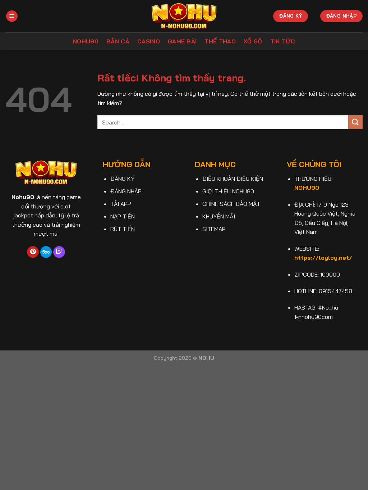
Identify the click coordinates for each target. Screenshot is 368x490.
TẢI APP (120, 203)
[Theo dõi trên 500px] (46, 252)
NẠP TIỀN (122, 216)
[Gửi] (355, 122)
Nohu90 (85, 41)
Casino (148, 41)
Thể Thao (220, 41)
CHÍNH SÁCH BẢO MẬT (231, 203)
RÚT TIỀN (122, 228)
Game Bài (182, 41)
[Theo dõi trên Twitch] (59, 252)
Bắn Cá (117, 41)
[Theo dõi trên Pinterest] (33, 252)
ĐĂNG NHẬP (126, 191)
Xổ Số (253, 41)
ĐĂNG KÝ (122, 178)
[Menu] (12, 16)
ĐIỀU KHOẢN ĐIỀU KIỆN (232, 178)
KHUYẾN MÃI (218, 216)
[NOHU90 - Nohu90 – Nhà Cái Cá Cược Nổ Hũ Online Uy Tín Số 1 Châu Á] (184, 16)
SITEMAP (214, 228)
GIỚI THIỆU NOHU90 (228, 191)
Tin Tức (282, 41)
